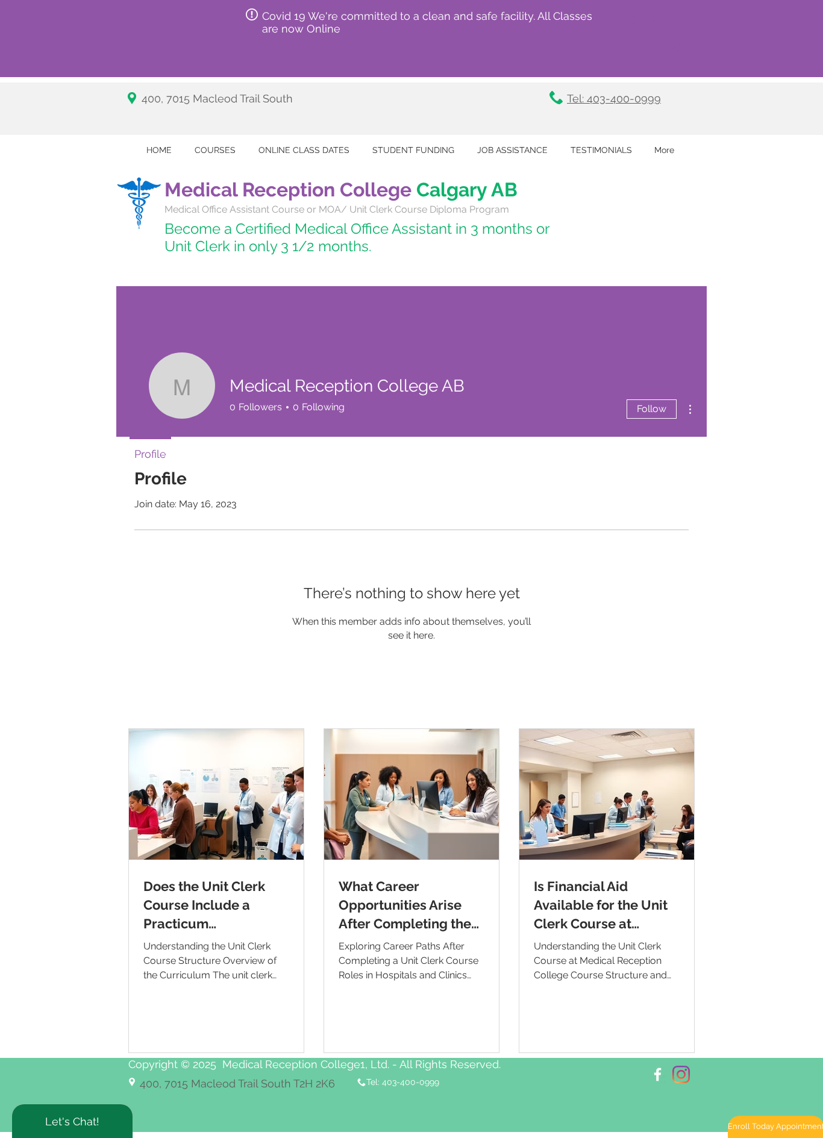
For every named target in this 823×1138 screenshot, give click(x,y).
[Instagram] (681, 1074)
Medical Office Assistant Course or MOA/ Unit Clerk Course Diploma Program (336, 209)
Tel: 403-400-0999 (614, 98)
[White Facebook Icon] (657, 1074)
